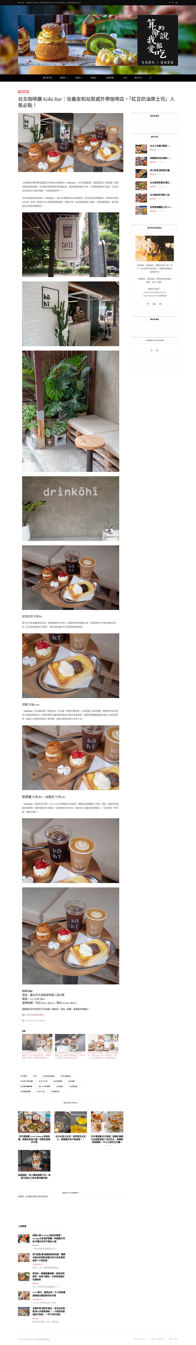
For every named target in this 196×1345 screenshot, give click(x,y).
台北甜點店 (73, 1086)
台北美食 (24, 1076)
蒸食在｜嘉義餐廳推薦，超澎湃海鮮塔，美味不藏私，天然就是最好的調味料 (49, 1276)
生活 (125, 78)
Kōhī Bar (41, 1091)
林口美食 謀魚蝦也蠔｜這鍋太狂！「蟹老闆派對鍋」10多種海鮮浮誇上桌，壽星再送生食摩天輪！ (59, 3)
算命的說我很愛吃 (35, 1014)
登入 (31, 1196)
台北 (35, 1076)
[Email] (8, 197)
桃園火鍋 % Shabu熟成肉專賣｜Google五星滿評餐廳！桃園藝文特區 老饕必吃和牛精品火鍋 (49, 1238)
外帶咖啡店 (55, 1091)
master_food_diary (36, 1020)
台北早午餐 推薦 (27, 1081)
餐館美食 (153, 150)
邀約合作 (138, 78)
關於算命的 (48, 78)
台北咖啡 (59, 1086)
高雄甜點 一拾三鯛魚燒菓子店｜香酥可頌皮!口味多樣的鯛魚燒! (34, 1176)
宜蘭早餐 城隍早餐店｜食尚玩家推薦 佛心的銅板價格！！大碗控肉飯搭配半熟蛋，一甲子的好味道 (49, 1311)
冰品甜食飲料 (23, 92)
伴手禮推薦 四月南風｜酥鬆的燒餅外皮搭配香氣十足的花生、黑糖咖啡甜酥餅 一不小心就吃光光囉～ (107, 1139)
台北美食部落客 (49, 1076)
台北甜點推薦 (26, 1091)
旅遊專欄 (110, 78)
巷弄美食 (36, 1318)
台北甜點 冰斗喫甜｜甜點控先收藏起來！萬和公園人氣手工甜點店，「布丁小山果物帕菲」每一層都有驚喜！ (103, 1055)
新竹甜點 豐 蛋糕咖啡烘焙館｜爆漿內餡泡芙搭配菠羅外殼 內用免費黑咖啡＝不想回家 (49, 1257)
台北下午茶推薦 (44, 1086)
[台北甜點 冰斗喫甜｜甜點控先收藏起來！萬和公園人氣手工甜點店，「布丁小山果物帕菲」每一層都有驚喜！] (103, 1042)
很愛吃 (62, 78)
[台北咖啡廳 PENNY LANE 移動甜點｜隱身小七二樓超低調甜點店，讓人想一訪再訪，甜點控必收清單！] (70, 1042)
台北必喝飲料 (66, 1076)
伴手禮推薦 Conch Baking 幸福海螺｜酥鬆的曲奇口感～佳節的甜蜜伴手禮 (34, 1139)
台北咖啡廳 (57, 1081)
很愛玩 (78, 78)
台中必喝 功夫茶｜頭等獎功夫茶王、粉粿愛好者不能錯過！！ (70, 1138)
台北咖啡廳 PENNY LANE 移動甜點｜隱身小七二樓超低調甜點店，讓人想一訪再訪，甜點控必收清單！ (70, 1055)
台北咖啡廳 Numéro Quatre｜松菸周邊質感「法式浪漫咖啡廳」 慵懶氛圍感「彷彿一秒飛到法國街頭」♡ (37, 1055)
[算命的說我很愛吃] (98, 40)
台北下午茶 (43, 1081)
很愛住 (93, 78)
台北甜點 (71, 1081)
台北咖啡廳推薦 (26, 1086)
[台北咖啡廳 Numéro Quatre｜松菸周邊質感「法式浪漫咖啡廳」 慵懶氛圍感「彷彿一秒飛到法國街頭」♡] (37, 1042)
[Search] (149, 78)
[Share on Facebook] (8, 190)
